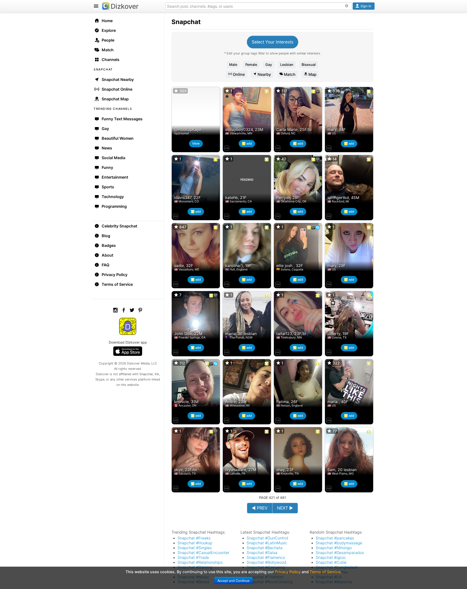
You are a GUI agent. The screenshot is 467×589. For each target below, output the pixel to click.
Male (233, 64)
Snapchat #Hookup (195, 542)
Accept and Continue (233, 580)
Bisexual (309, 64)
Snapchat (186, 22)
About (107, 255)
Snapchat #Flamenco (266, 557)
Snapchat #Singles (195, 547)
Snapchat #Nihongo (334, 547)
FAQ (105, 264)
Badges (109, 245)
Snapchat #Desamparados (340, 552)
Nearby (264, 74)
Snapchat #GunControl (267, 538)
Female (251, 64)
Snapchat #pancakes (335, 538)
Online (238, 74)
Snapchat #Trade (193, 557)
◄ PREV (260, 508)
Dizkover (125, 6)
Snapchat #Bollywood (266, 562)
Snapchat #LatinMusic (267, 542)
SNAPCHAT (103, 69)
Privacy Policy (114, 274)
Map (311, 74)
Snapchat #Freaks (194, 538)
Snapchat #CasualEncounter (203, 552)
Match (289, 74)
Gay (268, 64)
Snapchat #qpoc (331, 557)
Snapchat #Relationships (200, 562)
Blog (106, 235)
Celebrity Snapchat (119, 226)
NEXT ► (285, 508)
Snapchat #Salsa (262, 552)
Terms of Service (117, 284)
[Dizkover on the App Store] (227, 147)
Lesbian (286, 64)
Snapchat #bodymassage (339, 542)
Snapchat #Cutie (331, 562)
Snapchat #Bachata (264, 547)
